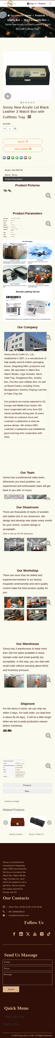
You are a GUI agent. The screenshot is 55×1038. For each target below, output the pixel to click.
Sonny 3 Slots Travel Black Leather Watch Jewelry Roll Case (37, 834)
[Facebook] (14, 934)
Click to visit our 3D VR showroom (18, 533)
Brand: (8, 175)
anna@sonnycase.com (19, 915)
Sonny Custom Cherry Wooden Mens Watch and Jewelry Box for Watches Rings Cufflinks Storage (17, 834)
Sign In (33, 3)
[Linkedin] (21, 934)
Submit (11, 989)
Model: (8, 170)
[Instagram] (42, 934)
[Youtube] (35, 934)
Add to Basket (21, 149)
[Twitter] (28, 934)
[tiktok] (48, 934)
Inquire (20, 141)
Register (42, 3)
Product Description (14, 179)
